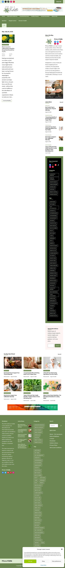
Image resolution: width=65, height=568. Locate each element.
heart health (53, 263)
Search (58, 345)
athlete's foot (53, 223)
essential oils (53, 250)
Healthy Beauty (48, 125)
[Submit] (61, 425)
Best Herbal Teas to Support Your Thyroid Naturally (50, 108)
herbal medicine (53, 265)
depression (52, 238)
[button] (62, 549)
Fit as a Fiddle (7, 561)
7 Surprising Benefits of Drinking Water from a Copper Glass (51, 118)
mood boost (52, 283)
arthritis (52, 220)
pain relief (52, 285)
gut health (52, 255)
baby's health (53, 225)
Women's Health (53, 194)
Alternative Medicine (52, 175)
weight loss (52, 313)
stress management (53, 295)
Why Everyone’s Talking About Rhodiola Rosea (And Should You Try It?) (8, 49)
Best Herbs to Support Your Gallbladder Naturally (50, 138)
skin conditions (53, 291)
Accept (30, 561)
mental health (53, 280)
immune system (53, 273)
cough (51, 235)
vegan (51, 308)
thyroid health (53, 303)
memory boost (53, 275)
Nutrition (52, 189)
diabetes (52, 243)
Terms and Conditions (56, 447)
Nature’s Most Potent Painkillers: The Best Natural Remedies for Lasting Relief (52, 396)
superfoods (52, 298)
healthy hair (53, 258)
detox (51, 240)
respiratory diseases (52, 289)
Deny (43, 561)
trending (52, 305)
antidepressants (53, 213)
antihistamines (53, 215)
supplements (52, 300)
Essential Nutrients (48, 115)
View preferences (56, 561)
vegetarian (52, 310)
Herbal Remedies (5, 44)
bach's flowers (53, 228)
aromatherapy (53, 218)
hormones (52, 270)
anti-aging (52, 204)
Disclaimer (52, 440)
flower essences (53, 253)
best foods (52, 233)
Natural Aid (47, 105)
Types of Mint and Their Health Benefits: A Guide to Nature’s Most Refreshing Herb (51, 149)
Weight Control (53, 191)
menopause (52, 278)
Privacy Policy (43, 565)
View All (61, 102)
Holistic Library (54, 443)
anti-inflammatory (53, 207)
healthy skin (53, 260)
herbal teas (52, 268)
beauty (51, 230)
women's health (53, 315)
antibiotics (52, 210)
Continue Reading (7, 100)
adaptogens (52, 201)
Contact (52, 438)
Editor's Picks (53, 248)
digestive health (53, 245)
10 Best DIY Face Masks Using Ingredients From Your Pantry (51, 128)
